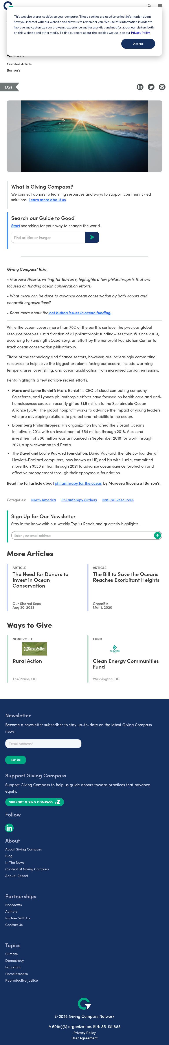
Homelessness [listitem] (16, 973)
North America (43, 499)
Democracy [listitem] (14, 960)
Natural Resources (118, 499)
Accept (138, 43)
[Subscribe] (157, 535)
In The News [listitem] (14, 862)
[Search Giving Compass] (149, 6)
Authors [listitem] (11, 911)
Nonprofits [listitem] (13, 904)
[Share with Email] (162, 87)
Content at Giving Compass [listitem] (27, 869)
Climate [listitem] (11, 953)
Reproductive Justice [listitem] (21, 980)
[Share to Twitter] (151, 87)
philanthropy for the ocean (79, 483)
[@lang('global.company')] (8, 5)
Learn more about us (47, 199)
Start (15, 225)
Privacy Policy (84, 1032)
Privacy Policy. (140, 32)
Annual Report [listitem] (16, 875)
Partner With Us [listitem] (17, 918)
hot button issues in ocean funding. (79, 312)
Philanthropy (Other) (79, 499)
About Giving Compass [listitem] (23, 849)
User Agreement (84, 1038)
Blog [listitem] (9, 855)
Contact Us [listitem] (14, 924)
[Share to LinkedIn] (140, 87)
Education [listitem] (13, 967)
